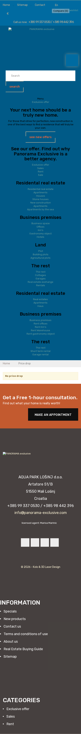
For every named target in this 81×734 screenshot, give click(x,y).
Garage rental (40, 354)
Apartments (40, 192)
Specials (10, 611)
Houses (40, 195)
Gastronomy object (40, 233)
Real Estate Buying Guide (23, 649)
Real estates (40, 299)
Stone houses (40, 199)
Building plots (40, 254)
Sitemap (10, 656)
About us (10, 641)
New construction (40, 202)
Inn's (40, 230)
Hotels (40, 236)
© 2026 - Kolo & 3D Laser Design (40, 567)
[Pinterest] (44, 542)
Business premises (40, 320)
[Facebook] (25, 542)
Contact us (12, 626)
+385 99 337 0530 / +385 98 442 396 (51, 22)
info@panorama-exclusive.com (41, 512)
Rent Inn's (40, 327)
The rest (40, 271)
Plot (40, 251)
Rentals (40, 285)
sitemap (22, 5)
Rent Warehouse (40, 330)
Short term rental (40, 351)
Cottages (40, 275)
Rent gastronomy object (41, 333)
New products (14, 619)
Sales (40, 168)
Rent (40, 171)
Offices (40, 226)
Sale (40, 175)
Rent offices (40, 323)
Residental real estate (40, 189)
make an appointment (53, 415)
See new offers (40, 137)
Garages (41, 278)
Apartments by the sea (40, 209)
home (6, 5)
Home (7, 363)
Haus (40, 306)
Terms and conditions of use (25, 634)
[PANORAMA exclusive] (40, 36)
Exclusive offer (40, 102)
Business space (40, 223)
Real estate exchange (40, 282)
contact (40, 5)
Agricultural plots (40, 257)
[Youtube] (35, 542)
